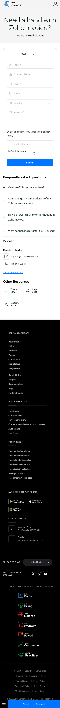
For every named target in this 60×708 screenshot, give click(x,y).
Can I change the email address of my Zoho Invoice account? (29, 201)
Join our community (13, 272)
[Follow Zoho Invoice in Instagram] (39, 573)
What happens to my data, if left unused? (31, 230)
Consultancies (15, 415)
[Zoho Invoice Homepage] (14, 4)
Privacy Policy (39, 681)
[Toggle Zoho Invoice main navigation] (4, 704)
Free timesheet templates (20, 478)
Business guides (15, 384)
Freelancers (13, 411)
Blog (10, 388)
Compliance (41, 671)
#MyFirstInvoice (15, 393)
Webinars (12, 350)
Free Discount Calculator (19, 469)
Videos (11, 355)
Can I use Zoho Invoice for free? (26, 187)
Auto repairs (14, 429)
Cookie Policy (39, 686)
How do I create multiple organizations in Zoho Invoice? (31, 217)
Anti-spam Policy (38, 676)
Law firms (13, 433)
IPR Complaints (21, 676)
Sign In (55, 4)
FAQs (11, 346)
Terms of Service (23, 681)
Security (28, 671)
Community (14, 359)
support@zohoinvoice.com (30, 540)
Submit (30, 162)
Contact (17, 671)
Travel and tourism (17, 420)
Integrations (14, 368)
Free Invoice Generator (19, 455)
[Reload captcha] (34, 153)
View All (7, 241)
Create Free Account (34, 704)
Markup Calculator (17, 473)
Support (12, 379)
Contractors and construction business (26, 424)
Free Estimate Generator (19, 460)
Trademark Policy (22, 686)
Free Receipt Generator (19, 464)
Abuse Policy (39, 691)
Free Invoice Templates (19, 451)
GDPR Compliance (23, 691)
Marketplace (14, 364)
